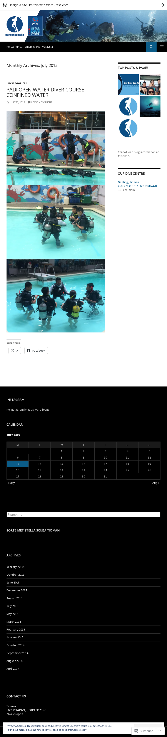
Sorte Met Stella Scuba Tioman (33, 530)
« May (11, 483)
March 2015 (14, 622)
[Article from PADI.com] (128, 106)
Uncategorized (17, 83)
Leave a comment (41, 102)
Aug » (155, 483)
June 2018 (13, 582)
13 (17, 464)
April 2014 (13, 669)
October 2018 (15, 575)
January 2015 (15, 637)
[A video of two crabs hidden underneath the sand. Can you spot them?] (128, 128)
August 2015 (14, 598)
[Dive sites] (150, 106)
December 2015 (17, 590)
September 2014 (17, 653)
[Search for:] (83, 515)
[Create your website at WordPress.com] (83, 5)
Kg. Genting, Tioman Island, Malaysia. (30, 47)
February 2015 (16, 629)
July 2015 (12, 606)
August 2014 (14, 661)
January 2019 (15, 567)
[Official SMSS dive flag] (128, 84)
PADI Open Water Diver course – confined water (47, 92)
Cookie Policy (79, 729)
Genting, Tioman (128, 182)
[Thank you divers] (150, 84)
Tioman (11, 706)
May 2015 (12, 614)
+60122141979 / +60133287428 (137, 186)
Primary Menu (162, 47)
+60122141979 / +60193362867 (26, 710)
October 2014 (15, 645)
